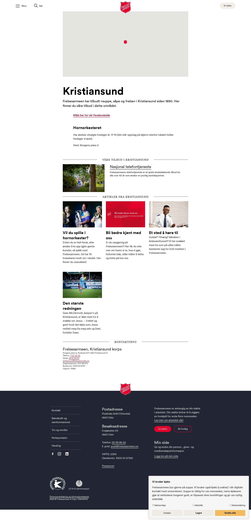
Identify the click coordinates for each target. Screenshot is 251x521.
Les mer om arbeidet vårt (168, 420)
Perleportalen (59, 437)
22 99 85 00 (119, 442)
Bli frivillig (183, 428)
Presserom (108, 466)
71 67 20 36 (75, 355)
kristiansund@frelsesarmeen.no (76, 360)
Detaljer (167, 513)
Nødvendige (160, 505)
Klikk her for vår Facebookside (91, 115)
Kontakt (56, 410)
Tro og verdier (60, 430)
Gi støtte (162, 428)
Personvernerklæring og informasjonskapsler (69, 496)
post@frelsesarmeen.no (124, 446)
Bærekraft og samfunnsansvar (61, 420)
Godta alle (230, 512)
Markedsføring (238, 505)
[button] (125, 42)
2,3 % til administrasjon (79, 488)
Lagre (199, 512)
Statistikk (199, 505)
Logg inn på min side (166, 456)
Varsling (56, 445)
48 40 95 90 (74, 358)
